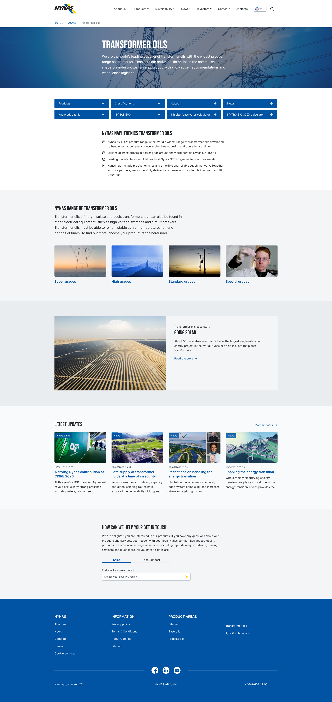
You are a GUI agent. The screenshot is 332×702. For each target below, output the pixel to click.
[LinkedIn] (166, 670)
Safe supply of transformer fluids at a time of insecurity (134, 474)
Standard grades (182, 281)
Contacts (242, 9)
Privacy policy (121, 624)
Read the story (183, 358)
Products (140, 9)
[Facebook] (154, 670)
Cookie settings (64, 653)
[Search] (272, 9)
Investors (203, 9)
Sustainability (163, 9)
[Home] (65, 8)
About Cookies (121, 638)
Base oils (174, 631)
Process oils (176, 638)
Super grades (65, 281)
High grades (121, 281)
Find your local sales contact (118, 570)
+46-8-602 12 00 (256, 684)
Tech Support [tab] (151, 560)
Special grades (237, 281)
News (184, 9)
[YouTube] (177, 670)
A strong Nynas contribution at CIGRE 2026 (79, 474)
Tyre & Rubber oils (238, 633)
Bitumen (174, 624)
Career (222, 9)
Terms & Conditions (124, 631)
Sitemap (117, 646)
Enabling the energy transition (250, 472)
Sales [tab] (116, 560)
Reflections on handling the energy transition (190, 474)
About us (120, 9)
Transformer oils (236, 625)
